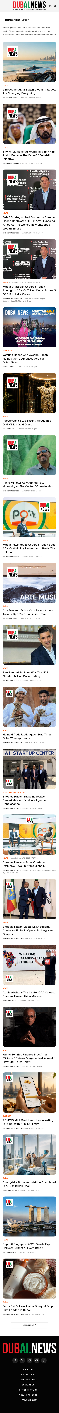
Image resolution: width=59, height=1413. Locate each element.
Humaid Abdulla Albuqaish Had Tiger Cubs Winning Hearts (27, 736)
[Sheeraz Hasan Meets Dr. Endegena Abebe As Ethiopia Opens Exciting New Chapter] (29, 899)
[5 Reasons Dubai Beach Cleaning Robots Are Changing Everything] (29, 62)
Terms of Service (28, 1395)
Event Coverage (28, 1380)
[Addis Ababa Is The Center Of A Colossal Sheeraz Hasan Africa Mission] (29, 965)
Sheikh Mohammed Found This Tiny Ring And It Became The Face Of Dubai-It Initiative (29, 155)
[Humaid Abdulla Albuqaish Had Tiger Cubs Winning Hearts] (29, 707)
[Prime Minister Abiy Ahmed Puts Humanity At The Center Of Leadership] (29, 455)
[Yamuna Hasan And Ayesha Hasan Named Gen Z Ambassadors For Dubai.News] (29, 327)
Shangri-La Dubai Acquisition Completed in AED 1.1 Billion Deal (29, 1184)
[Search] (54, 6)
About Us (28, 1370)
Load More (28, 1325)
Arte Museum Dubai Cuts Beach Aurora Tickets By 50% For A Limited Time (28, 612)
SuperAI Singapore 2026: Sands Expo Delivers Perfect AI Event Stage (27, 1246)
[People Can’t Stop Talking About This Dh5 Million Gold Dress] (29, 393)
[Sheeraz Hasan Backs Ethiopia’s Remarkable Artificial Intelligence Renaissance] (29, 769)
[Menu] (4, 6)
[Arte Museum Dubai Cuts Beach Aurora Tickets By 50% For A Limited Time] (29, 583)
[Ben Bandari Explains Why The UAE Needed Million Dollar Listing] (29, 645)
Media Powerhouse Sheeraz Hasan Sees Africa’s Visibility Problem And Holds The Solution (29, 548)
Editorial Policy (28, 1390)
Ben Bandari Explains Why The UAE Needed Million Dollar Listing (25, 674)
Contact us (28, 1385)
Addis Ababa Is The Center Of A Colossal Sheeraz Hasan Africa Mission (29, 994)
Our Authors (28, 1375)
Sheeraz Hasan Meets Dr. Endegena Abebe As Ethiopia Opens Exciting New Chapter (28, 930)
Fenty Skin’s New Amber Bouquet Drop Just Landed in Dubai (28, 1308)
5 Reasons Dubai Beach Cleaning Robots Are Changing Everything (29, 91)
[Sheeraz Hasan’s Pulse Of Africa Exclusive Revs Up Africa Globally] (29, 834)
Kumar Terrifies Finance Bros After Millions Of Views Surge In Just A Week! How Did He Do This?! (28, 1058)
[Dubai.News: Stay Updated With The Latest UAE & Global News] (29, 6)
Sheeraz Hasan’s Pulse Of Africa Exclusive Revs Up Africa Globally (24, 864)
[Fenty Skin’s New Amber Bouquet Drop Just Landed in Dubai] (29, 1279)
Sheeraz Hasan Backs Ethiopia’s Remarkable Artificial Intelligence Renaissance (24, 800)
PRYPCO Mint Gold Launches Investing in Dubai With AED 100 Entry (28, 1122)
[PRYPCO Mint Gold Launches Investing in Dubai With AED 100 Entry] (29, 1092)
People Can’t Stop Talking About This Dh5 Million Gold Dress (27, 422)
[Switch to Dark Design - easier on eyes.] (50, 6)
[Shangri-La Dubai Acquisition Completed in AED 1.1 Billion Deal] (29, 1154)
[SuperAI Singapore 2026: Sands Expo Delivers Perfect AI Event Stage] (29, 1217)
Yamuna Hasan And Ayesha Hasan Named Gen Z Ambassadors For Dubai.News (25, 358)
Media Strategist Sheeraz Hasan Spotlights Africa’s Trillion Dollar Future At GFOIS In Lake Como (29, 290)
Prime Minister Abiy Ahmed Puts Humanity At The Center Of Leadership (28, 484)
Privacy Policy (29, 1400)
